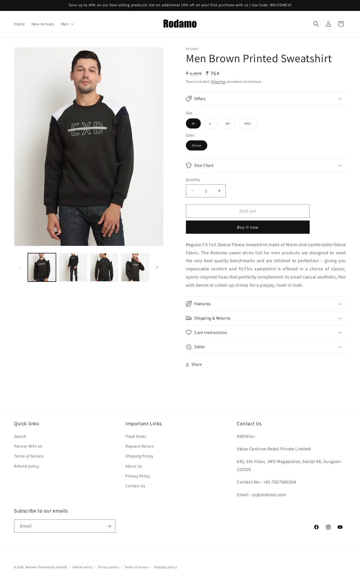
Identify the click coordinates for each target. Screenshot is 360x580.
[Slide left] (20, 267)
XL (231, 125)
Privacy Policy (137, 475)
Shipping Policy (139, 456)
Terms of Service (29, 456)
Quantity (193, 179)
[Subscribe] (109, 526)
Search (20, 436)
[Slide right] (157, 267)
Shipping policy (165, 567)
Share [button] (197, 364)
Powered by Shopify (53, 567)
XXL (250, 125)
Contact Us (135, 485)
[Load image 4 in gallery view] (135, 267)
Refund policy (26, 466)
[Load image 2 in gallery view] (73, 267)
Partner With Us (28, 446)
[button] (67, 24)
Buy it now (247, 227)
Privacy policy (108, 567)
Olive (199, 146)
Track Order (136, 436)
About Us (133, 466)
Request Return (139, 446)
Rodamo (32, 567)
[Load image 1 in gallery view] (42, 267)
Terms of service (136, 567)
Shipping (218, 81)
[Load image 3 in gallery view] (104, 267)
